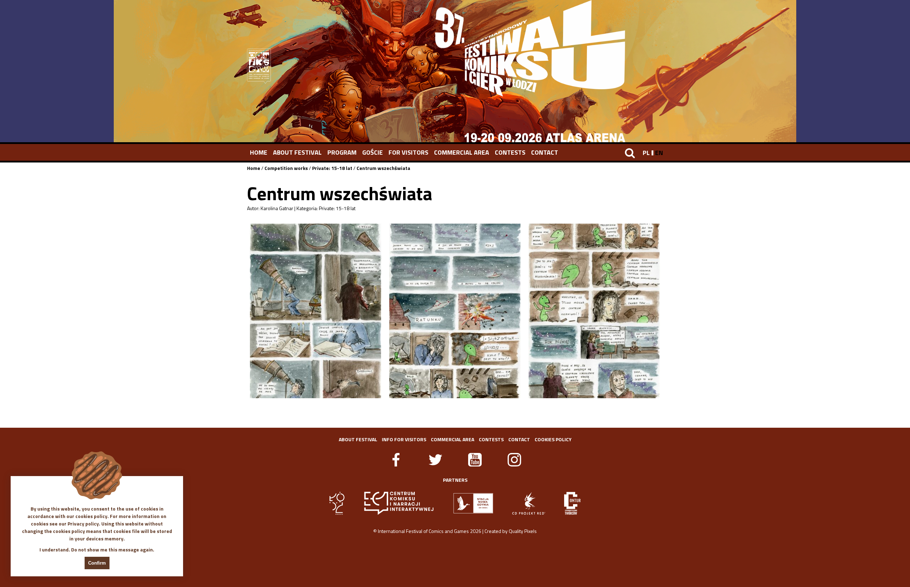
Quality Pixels (523, 531)
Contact (544, 152)
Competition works (286, 168)
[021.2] (455, 311)
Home (258, 152)
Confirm (97, 563)
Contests (510, 152)
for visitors (408, 152)
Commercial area (461, 152)
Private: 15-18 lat (332, 168)
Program (342, 152)
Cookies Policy (553, 439)
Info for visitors (404, 439)
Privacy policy (83, 523)
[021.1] (315, 311)
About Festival (297, 152)
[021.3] (594, 311)
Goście (372, 152)
